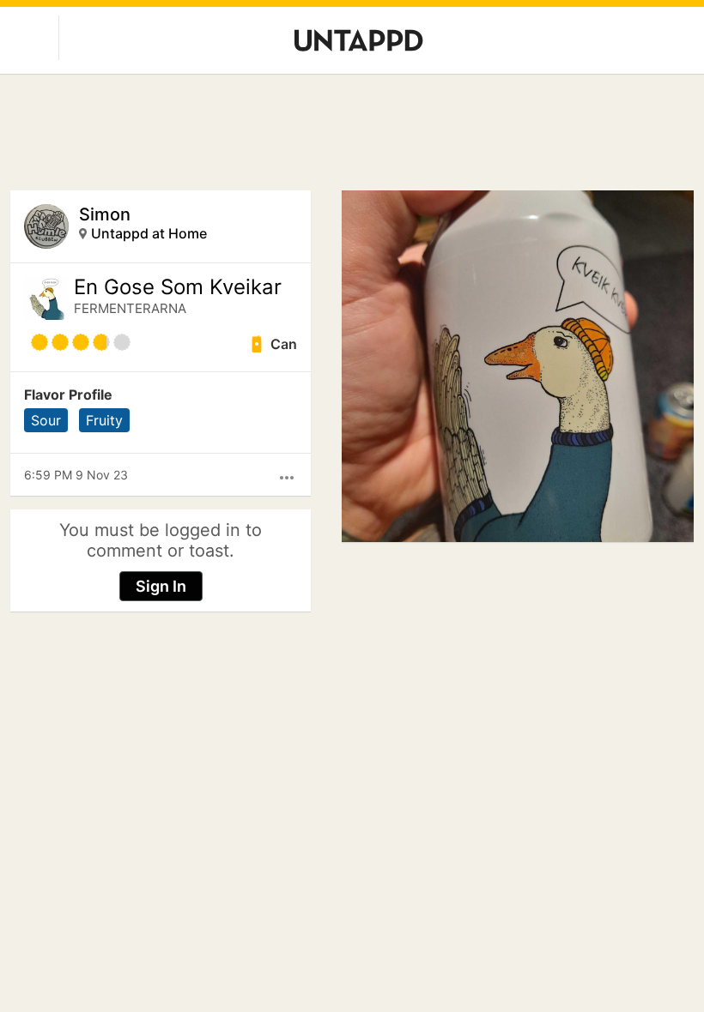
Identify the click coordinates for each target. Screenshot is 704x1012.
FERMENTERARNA (130, 308)
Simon (104, 214)
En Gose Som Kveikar (178, 287)
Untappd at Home (149, 233)
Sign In (161, 586)
